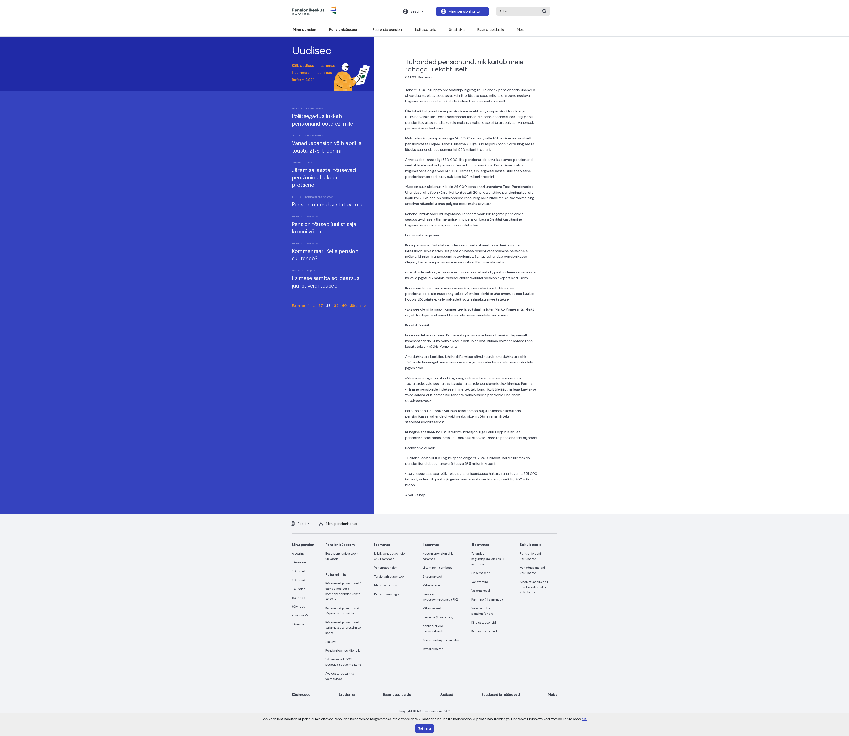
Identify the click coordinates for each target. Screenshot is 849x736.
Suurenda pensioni (387, 29)
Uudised (446, 694)
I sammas (327, 65)
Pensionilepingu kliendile (343, 650)
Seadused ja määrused (500, 694)
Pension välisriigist (387, 594)
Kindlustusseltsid (483, 622)
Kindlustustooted (484, 631)
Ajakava (331, 642)
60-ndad (299, 606)
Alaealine (298, 553)
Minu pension (304, 29)
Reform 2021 (303, 79)
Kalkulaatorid (425, 29)
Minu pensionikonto (464, 11)
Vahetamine (431, 585)
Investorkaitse (433, 649)
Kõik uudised (303, 65)
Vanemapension (386, 568)
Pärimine (298, 624)
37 (320, 305)
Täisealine (299, 562)
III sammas (323, 72)
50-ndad (299, 598)
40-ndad (299, 589)
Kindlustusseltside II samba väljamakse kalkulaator (534, 587)
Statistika (457, 29)
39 (336, 305)
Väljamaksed (432, 608)
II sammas (300, 72)
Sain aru (424, 728)
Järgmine (358, 305)
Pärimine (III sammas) (487, 599)
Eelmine (298, 305)
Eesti (415, 11)
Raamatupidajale (490, 29)
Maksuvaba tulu (385, 585)
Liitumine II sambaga (438, 568)
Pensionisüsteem (344, 29)
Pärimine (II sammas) (438, 617)
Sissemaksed (432, 576)
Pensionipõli (300, 615)
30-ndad (298, 580)
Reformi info (335, 574)
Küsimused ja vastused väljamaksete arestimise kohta (343, 627)
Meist (521, 29)
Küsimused (301, 694)
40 (344, 305)
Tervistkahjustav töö (389, 576)
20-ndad (298, 571)
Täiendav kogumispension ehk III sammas (487, 558)
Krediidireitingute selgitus (441, 640)
